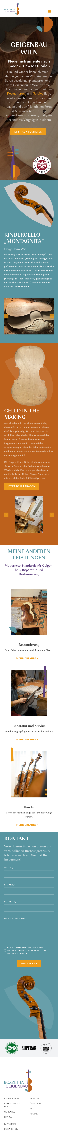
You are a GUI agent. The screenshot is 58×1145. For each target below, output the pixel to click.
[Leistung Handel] (29, 746)
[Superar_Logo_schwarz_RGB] (29, 1041)
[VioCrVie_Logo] (46, 1041)
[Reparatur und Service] (29, 665)
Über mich (35, 1103)
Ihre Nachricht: (14, 918)
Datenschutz (11, 1129)
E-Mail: (9, 884)
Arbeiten (34, 1098)
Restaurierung (16, 93)
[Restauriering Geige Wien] (29, 584)
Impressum (10, 1124)
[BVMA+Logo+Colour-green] (11, 1041)
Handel (8, 1116)
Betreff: (10, 901)
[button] (6, 316)
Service (38, 93)
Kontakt (34, 1113)
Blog (32, 1108)
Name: (9, 867)
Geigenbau (9, 1111)
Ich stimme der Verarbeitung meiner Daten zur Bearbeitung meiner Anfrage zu (27, 950)
